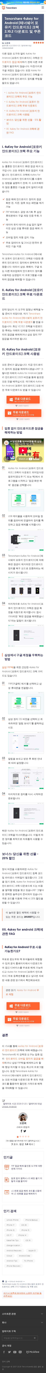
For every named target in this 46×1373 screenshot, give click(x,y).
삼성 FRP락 (7, 667)
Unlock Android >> (17, 1281)
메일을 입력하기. (20, 1338)
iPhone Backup (31, 1220)
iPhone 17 (10, 1225)
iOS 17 (9, 1235)
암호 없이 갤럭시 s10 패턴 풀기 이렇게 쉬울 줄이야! (26, 1179)
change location (13, 1245)
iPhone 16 (11, 1230)
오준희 (7, 43)
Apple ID (32, 1250)
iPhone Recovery (14, 1266)
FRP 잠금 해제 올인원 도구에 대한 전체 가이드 (26, 1167)
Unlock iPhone (13, 1220)
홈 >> (7, 1281)
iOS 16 (27, 1240)
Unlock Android (7, 48)
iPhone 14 (22, 1235)
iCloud (9, 1256)
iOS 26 (24, 1225)
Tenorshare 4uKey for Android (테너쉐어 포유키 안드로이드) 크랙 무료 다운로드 (22, 317)
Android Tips (12, 1261)
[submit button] (34, 1338)
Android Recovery (14, 1250)
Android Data (24, 1256)
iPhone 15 (25, 1230)
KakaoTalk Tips (13, 1240)
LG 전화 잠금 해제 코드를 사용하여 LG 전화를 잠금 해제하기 (26, 1192)
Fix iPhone (28, 1261)
